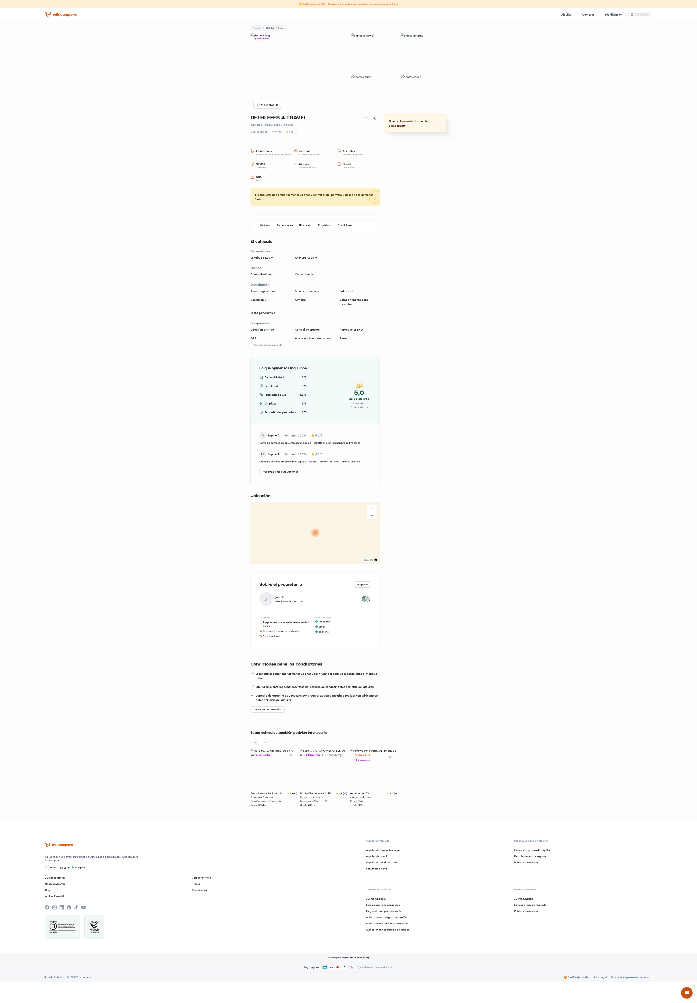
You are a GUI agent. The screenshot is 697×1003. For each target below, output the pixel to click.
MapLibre (368, 559)
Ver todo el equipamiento (268, 344)
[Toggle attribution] (376, 560)
